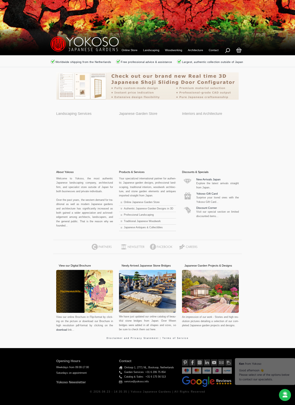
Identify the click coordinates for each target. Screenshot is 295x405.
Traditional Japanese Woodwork (142, 221)
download (61, 329)
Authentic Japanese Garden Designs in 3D (148, 208)
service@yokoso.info (136, 381)
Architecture (195, 50)
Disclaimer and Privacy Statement (133, 338)
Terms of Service (175, 338)
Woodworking (173, 50)
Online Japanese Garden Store (142, 202)
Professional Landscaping (139, 214)
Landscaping (151, 50)
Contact (214, 50)
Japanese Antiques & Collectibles (143, 227)
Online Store (129, 50)
